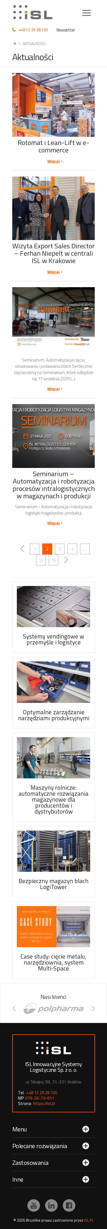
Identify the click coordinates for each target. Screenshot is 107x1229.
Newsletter (65, 30)
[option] (53, 1008)
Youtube (33, 1205)
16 (53, 560)
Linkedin (51, 1205)
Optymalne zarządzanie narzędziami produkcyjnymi (53, 714)
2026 (21, 1220)
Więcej (53, 161)
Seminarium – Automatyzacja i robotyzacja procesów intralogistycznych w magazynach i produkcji (54, 485)
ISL (14, 44)
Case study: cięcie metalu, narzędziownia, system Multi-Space (53, 962)
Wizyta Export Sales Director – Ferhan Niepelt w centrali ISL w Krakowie (53, 253)
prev (22, 549)
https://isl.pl (44, 1103)
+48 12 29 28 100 (33, 30)
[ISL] (34, 12)
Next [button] (93, 1008)
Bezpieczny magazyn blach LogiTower (53, 883)
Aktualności (34, 44)
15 (41, 560)
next (66, 560)
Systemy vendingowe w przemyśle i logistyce (53, 639)
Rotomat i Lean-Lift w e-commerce (53, 146)
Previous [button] (13, 1008)
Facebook (69, 1205)
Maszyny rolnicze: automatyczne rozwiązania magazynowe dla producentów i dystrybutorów (53, 799)
